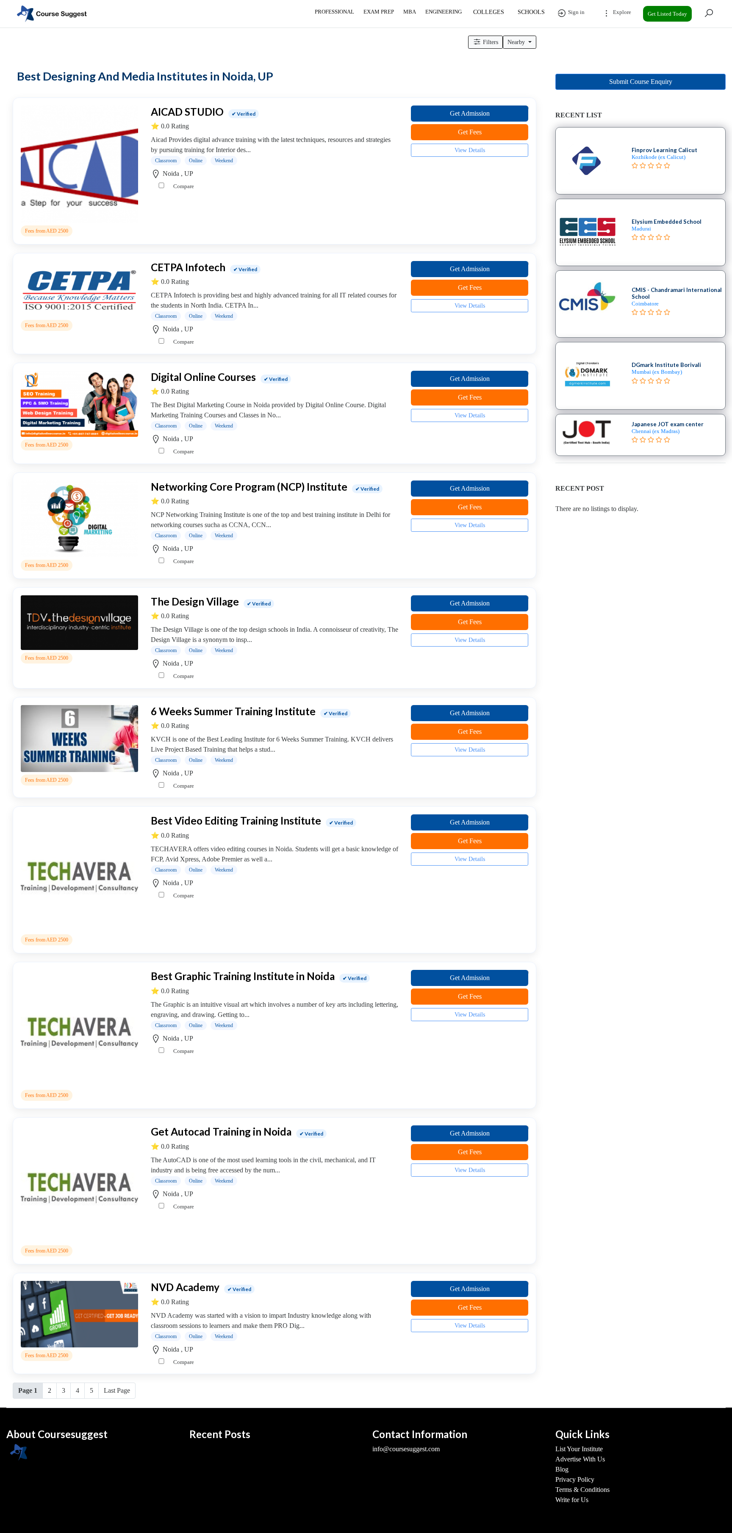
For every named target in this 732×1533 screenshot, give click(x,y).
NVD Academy (185, 1287)
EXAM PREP (378, 11)
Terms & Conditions (582, 1489)
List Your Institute (579, 1448)
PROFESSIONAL (334, 11)
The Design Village (195, 601)
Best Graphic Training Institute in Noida (243, 976)
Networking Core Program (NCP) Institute (249, 486)
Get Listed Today (667, 14)
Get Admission (470, 113)
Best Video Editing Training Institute (236, 820)
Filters (489, 42)
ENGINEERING (443, 11)
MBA (409, 11)
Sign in (576, 12)
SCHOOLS (531, 12)
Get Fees (470, 132)
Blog (561, 1469)
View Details (470, 150)
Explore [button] (621, 12)
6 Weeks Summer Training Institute (233, 711)
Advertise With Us (580, 1459)
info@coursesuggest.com (406, 1448)
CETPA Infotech (188, 267)
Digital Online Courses (203, 377)
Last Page (117, 1390)
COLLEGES (488, 12)
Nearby (517, 42)
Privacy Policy (574, 1479)
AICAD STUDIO (187, 112)
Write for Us (571, 1499)
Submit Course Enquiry (640, 81)
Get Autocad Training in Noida (221, 1131)
